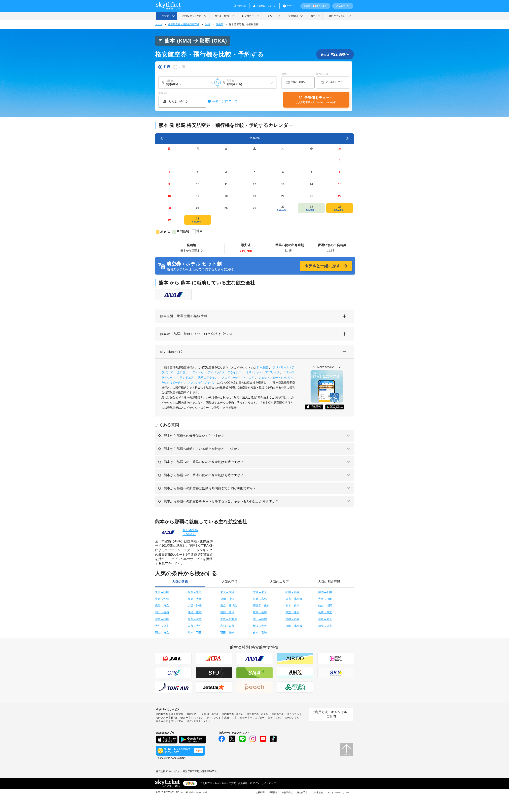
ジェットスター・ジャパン (275, 377)
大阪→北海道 (228, 619)
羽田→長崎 (162, 612)
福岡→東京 (195, 592)
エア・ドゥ (197, 372)
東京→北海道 (294, 598)
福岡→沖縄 (227, 598)
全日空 (181, 372)
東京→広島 (260, 598)
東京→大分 (195, 625)
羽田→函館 (260, 619)
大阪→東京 (260, 592)
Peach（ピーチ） (172, 382)
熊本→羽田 (195, 632)
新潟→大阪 (260, 625)
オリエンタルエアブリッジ (262, 372)
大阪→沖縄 (195, 605)
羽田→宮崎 (227, 632)
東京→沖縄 (162, 598)
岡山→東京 (162, 632)
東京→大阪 (227, 592)
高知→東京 (227, 625)
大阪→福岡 (325, 598)
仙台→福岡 (325, 605)
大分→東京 (162, 625)
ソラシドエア (185, 377)
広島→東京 (162, 605)
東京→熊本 (292, 612)
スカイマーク (230, 377)
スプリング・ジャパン (202, 382)
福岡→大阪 (195, 598)
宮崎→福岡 (162, 619)
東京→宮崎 (260, 632)
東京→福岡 (162, 592)
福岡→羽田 (325, 592)
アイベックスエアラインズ (224, 372)
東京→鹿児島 (228, 605)
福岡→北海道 (294, 625)
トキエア (248, 377)
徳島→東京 (325, 625)
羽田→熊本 (227, 612)
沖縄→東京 (195, 612)
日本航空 (262, 367)
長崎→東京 (325, 612)
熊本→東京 (292, 605)
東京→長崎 (260, 612)
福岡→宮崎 (195, 619)
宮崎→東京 (325, 619)
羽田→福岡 (292, 592)
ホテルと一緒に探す (322, 266)
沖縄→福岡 (292, 619)
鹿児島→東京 (261, 605)
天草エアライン (208, 377)
